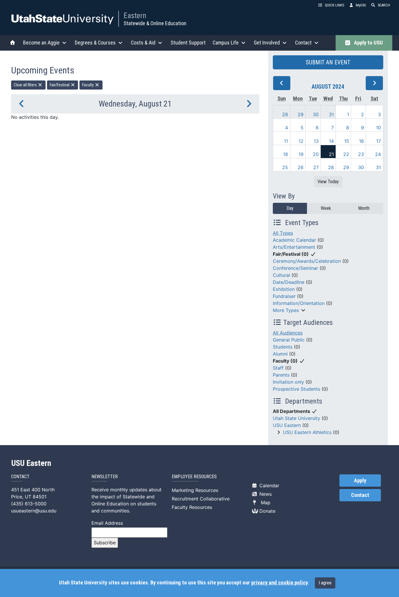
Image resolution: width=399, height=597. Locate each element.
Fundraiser (284, 296)
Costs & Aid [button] (143, 43)
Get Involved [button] (267, 43)
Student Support (188, 43)
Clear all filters (26, 85)
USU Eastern (287, 425)
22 (346, 154)
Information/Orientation (299, 303)
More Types (286, 310)
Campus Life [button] (226, 43)
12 (301, 141)
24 (378, 154)
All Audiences (288, 333)
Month (363, 208)
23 (361, 154)
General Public (289, 340)
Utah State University (296, 418)
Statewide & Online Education (155, 23)
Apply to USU (367, 43)
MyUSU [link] (361, 5)
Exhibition (284, 289)
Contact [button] (303, 43)
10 (378, 128)
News (265, 494)
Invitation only (288, 382)
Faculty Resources (192, 507)
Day (290, 208)
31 (331, 114)
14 (331, 141)
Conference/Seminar (295, 268)
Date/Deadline (288, 282)
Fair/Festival (60, 85)
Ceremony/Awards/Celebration (307, 261)
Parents (281, 375)
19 (301, 154)
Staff (278, 368)
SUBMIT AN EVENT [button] (328, 62)
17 (378, 141)
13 (316, 141)
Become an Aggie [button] (41, 43)
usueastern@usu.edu (33, 511)
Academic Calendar (294, 240)
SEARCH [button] (384, 5)
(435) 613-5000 (28, 504)
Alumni (280, 354)
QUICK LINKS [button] (334, 5)
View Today (328, 181)
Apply (360, 480)
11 (286, 141)
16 (361, 141)
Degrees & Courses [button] (95, 43)
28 (285, 114)
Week (326, 208)
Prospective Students (296, 389)
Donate (266, 511)
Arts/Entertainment (294, 247)
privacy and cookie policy (279, 582)
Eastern (135, 15)
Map (264, 502)
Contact (360, 495)
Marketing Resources (195, 490)
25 (285, 167)
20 (316, 154)
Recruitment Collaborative (201, 499)
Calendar (268, 485)
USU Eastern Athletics (307, 432)
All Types (283, 233)
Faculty (88, 85)
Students (282, 347)
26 (300, 167)
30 (316, 114)
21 (331, 154)
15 (346, 141)
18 (285, 154)
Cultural (281, 275)
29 (300, 114)
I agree (325, 583)
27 (316, 167)
